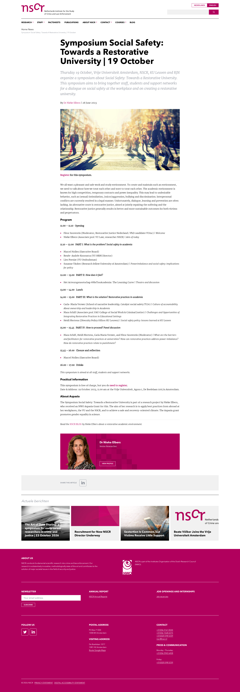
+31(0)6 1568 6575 (165, 633)
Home (24, 29)
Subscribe (28, 605)
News (31, 29)
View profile (107, 464)
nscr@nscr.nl (162, 639)
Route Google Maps (97, 650)
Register (64, 175)
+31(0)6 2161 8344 (165, 630)
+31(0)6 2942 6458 (165, 653)
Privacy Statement (43, 683)
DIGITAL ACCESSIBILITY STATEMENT (69, 683)
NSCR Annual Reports (98, 596)
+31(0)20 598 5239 (165, 636)
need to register (118, 385)
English (212, 5)
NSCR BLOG (76, 424)
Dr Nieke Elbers (72, 102)
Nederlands (199, 5)
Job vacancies (162, 596)
